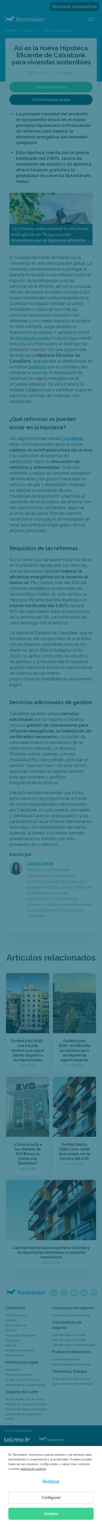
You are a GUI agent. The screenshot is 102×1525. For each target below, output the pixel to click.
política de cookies (33, 1469)
